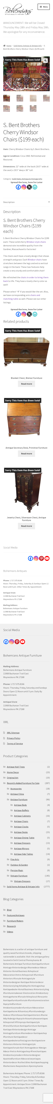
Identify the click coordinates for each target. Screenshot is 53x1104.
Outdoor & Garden (19, 864)
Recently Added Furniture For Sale (23, 783)
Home (9, 45)
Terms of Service (15, 743)
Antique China (17, 794)
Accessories (16, 788)
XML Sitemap (13, 732)
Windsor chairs (35, 259)
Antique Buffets (21, 810)
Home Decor (13, 772)
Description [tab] (9, 202)
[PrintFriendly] (34, 187)
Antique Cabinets (22, 815)
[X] (29, 187)
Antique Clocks (21, 826)
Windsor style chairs (36, 241)
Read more (26, 383)
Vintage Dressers (22, 881)
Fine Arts (14, 859)
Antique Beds (20, 805)
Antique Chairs (21, 821)
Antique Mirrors (21, 848)
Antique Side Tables (23, 854)
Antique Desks (21, 832)
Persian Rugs (16, 870)
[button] (45, 60)
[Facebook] (18, 187)
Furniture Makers (15, 920)
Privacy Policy (13, 738)
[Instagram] (23, 187)
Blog (9, 909)
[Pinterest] (41, 558)
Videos (10, 931)
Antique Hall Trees (16, 766)
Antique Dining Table (24, 837)
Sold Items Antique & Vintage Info (28, 45)
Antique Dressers (22, 843)
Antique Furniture (18, 799)
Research (11, 926)
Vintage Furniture (18, 875)
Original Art (12, 777)
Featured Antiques (15, 915)
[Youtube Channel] (47, 558)
